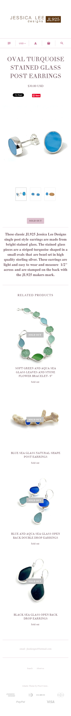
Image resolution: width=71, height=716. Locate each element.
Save (38, 95)
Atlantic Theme (28, 685)
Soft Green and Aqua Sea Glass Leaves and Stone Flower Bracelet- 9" (35, 372)
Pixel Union (42, 685)
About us (40, 668)
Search (30, 668)
